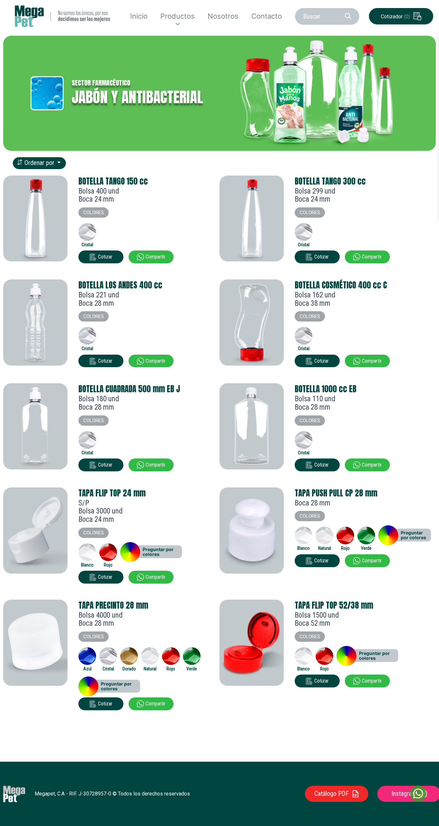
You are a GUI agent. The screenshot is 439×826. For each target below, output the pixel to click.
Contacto (266, 16)
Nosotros (223, 16)
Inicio (139, 16)
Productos (177, 16)
